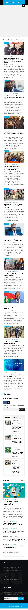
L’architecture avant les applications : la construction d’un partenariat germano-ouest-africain (17, 441)
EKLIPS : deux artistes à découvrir (11, 552)
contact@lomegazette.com (13, 579)
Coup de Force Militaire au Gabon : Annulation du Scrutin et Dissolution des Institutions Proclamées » (14, 134)
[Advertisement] (14, 22)
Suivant (9, 394)
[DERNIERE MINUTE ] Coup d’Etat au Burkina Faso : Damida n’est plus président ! (13, 206)
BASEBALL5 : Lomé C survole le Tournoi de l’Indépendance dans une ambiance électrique (17, 454)
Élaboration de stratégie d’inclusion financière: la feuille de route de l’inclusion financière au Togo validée (13, 531)
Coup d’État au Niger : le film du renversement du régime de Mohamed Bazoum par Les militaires (14, 168)
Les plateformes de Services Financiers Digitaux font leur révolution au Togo (11, 503)
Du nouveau (7, 417)
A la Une (6, 42)
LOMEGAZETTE (14, 2)
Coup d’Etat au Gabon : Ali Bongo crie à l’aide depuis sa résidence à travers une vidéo (14, 97)
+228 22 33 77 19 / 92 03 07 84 (15, 578)
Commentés (15, 417)
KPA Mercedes (13, 372)
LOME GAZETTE (17, 56)
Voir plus (22, 480)
